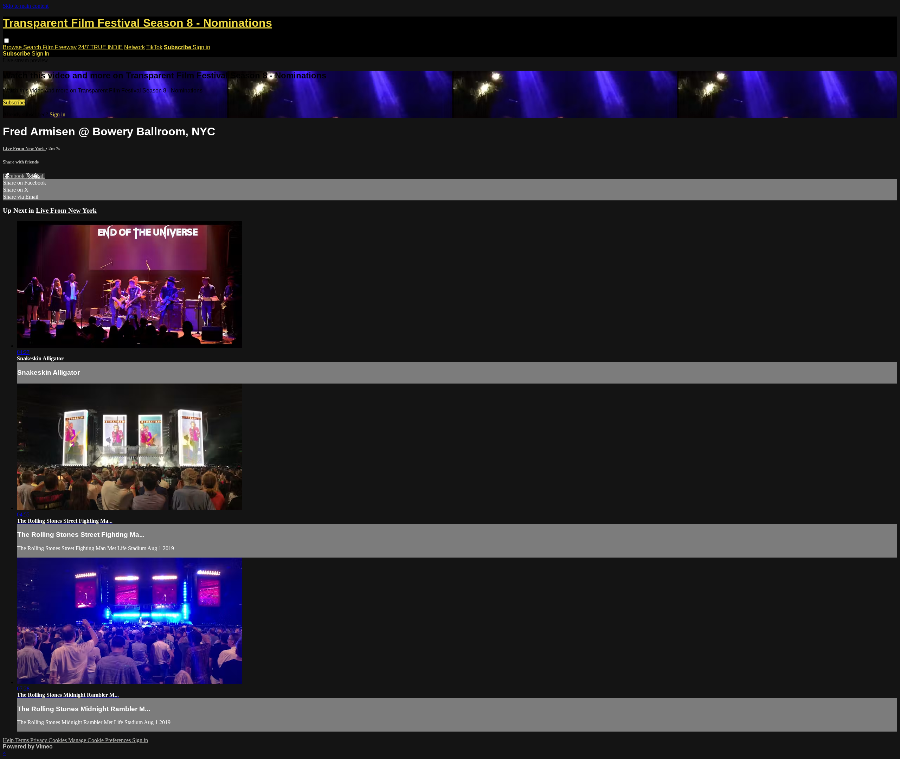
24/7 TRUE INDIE (100, 47)
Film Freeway (60, 47)
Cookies (58, 740)
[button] (6, 40)
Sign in (201, 47)
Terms (22, 740)
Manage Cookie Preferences (100, 740)
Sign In (40, 54)
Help (9, 740)
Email (38, 176)
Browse (13, 47)
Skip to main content (26, 6)
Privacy (39, 740)
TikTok (154, 47)
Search (33, 47)
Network (134, 47)
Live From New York (24, 148)
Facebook (14, 176)
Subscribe (14, 102)
